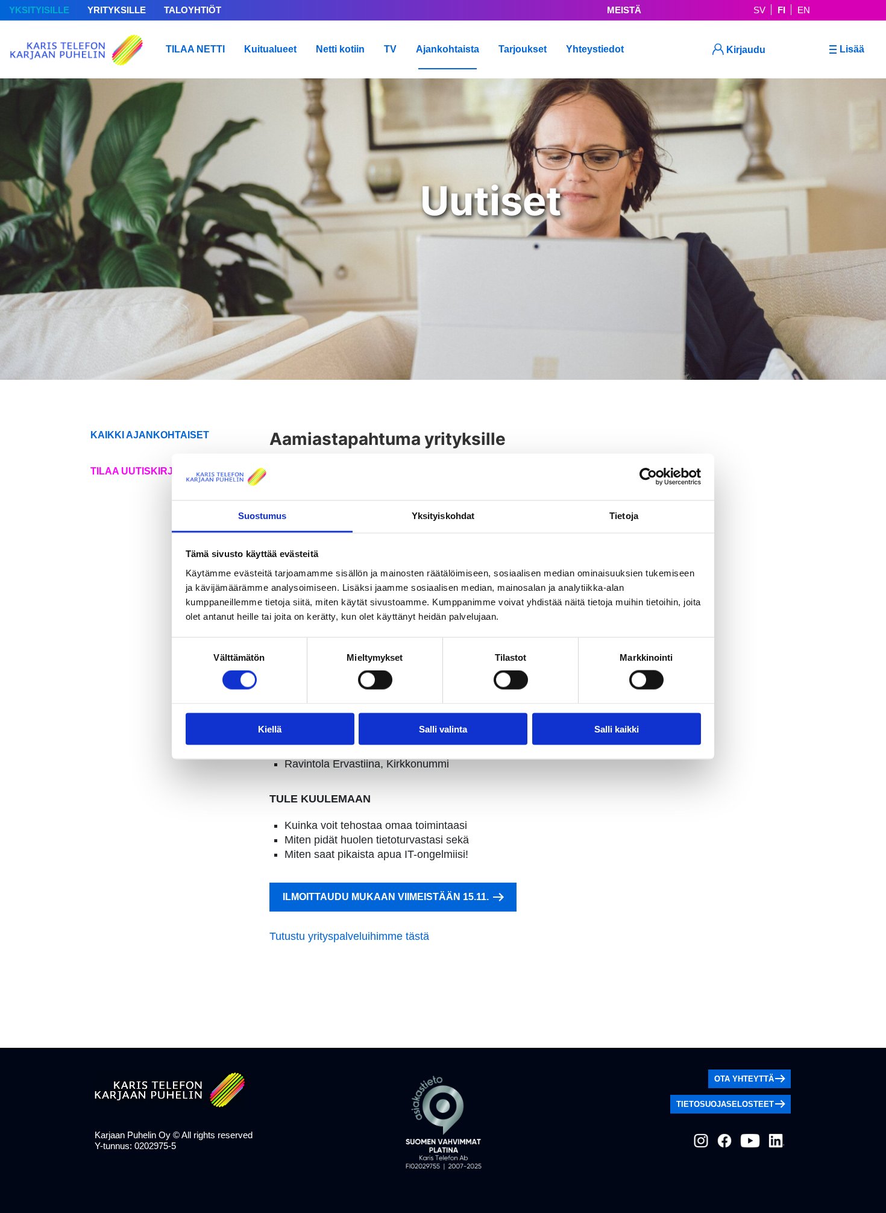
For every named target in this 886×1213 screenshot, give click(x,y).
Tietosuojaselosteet (725, 1104)
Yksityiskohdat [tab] (443, 515)
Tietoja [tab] (623, 515)
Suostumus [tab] (262, 515)
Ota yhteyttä (744, 1078)
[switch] (375, 680)
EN (803, 10)
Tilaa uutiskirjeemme (149, 471)
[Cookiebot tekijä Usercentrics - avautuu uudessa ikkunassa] (648, 477)
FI (781, 10)
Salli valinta (443, 728)
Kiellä (269, 728)
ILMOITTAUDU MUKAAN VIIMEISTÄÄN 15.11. (387, 897)
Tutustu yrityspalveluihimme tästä (349, 936)
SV (759, 10)
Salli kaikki (616, 728)
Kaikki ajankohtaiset (149, 435)
